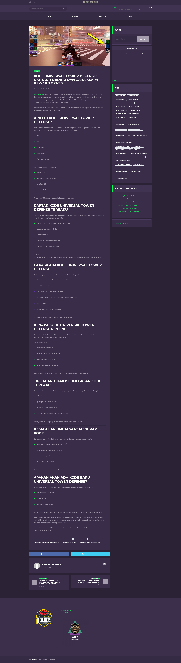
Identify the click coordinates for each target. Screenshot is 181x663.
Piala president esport (123, 164)
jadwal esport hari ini (140, 135)
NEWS (130, 16)
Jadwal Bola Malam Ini (124, 199)
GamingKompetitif (132, 120)
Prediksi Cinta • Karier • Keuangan (128, 211)
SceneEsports (120, 167)
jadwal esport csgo (135, 131)
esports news (135, 110)
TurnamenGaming (121, 171)
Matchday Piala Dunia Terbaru (127, 196)
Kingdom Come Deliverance (139, 153)
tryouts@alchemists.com (125, 9)
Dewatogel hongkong (121, 223)
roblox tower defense (69, 542)
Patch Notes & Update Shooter (127, 208)
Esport (130, 102)
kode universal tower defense (61, 538)
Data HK (66, 613)
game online (119, 120)
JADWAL (75, 16)
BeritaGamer (120, 99)
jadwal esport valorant (124, 149)
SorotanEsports (134, 167)
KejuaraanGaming (121, 153)
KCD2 (136, 149)
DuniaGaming (120, 102)
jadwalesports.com (40, 94)
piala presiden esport (123, 160)
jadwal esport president (124, 142)
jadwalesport (133, 128)
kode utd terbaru (80, 538)
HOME (49, 16)
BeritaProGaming (133, 99)
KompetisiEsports (121, 157)
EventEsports (120, 117)
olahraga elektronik (137, 157)
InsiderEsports (121, 128)
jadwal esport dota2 (123, 135)
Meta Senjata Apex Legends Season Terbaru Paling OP (89, 581)
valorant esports (122, 178)
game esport (133, 117)
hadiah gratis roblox (42, 538)
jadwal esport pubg (122, 146)
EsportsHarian (120, 106)
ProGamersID (138, 164)
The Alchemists (33, 659)
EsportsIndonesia (121, 110)
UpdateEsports (121, 175)
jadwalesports (137, 146)
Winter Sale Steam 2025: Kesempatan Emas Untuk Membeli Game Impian (49, 582)
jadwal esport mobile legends (125, 139)
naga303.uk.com (66, 610)
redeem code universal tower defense (47, 542)
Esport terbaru (134, 113)
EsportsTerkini (121, 113)
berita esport (120, 95)
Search (143, 39)
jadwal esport (120, 131)
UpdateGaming (134, 175)
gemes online (120, 124)
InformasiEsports (133, 124)
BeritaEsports (133, 95)
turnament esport (136, 171)
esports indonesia (135, 106)
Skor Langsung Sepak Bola (126, 202)
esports (138, 102)
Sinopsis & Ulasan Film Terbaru (127, 205)
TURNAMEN (103, 16)
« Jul (114, 80)
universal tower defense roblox (90, 542)
